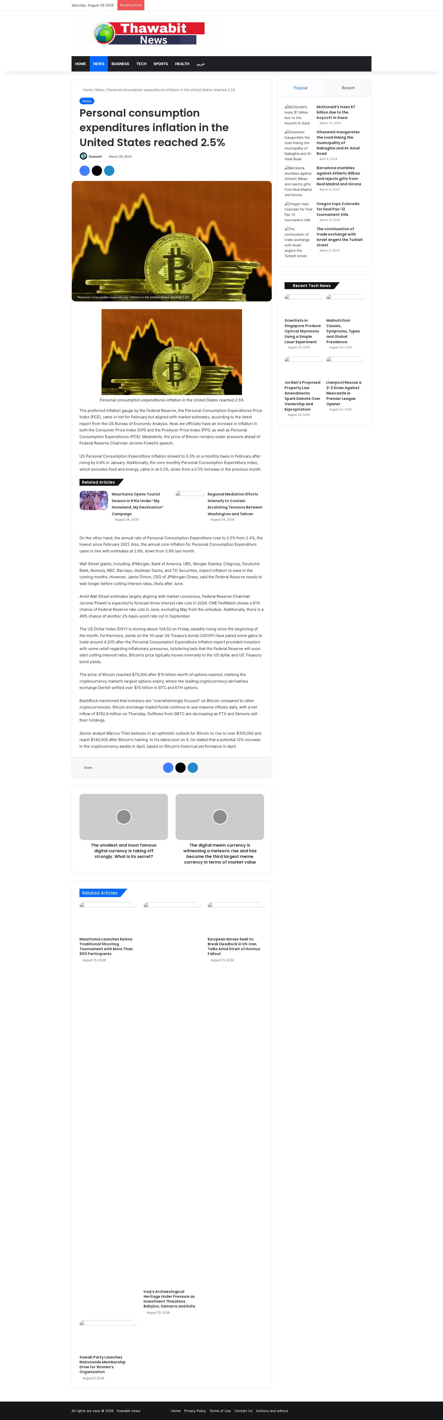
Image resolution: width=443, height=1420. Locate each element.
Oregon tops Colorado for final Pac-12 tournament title (338, 209)
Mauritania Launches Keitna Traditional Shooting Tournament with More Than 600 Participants (106, 946)
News (98, 64)
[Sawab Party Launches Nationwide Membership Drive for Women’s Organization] (107, 1336)
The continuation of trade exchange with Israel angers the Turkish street (340, 237)
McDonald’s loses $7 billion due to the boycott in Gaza (336, 112)
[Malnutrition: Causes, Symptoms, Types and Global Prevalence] (345, 304)
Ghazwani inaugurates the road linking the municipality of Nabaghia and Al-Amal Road (338, 142)
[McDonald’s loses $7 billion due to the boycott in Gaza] (299, 115)
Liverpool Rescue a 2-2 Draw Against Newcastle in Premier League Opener (343, 393)
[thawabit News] (148, 33)
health (182, 64)
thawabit (95, 156)
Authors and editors (272, 1411)
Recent (348, 87)
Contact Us (244, 1411)
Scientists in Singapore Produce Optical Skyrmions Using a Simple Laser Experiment (303, 331)
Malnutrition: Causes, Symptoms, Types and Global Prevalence (343, 331)
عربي (200, 64)
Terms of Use (220, 1411)
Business (120, 64)
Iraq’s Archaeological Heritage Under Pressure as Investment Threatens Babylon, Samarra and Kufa (169, 1299)
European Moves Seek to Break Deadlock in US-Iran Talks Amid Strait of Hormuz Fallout (234, 946)
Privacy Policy (195, 1411)
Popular (301, 87)
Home (80, 64)
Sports (161, 64)
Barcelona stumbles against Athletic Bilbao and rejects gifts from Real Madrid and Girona (339, 176)
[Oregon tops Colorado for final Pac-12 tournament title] (299, 212)
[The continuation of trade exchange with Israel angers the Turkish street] (299, 242)
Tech (141, 64)
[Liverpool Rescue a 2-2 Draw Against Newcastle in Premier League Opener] (345, 367)
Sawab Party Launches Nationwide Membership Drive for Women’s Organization (102, 1364)
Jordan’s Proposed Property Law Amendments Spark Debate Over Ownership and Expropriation (302, 396)
